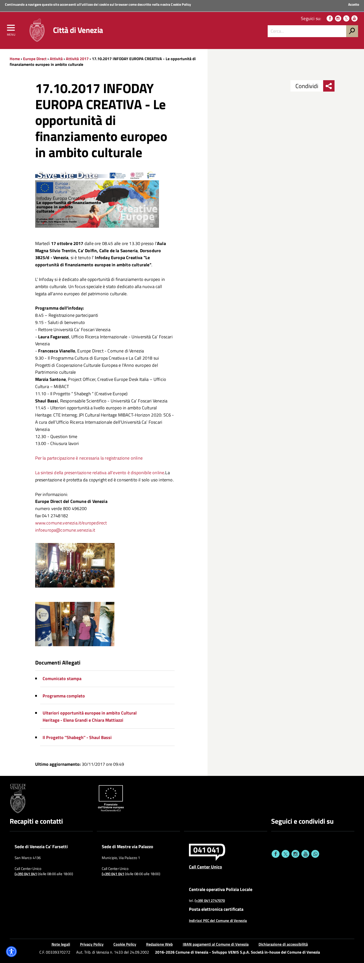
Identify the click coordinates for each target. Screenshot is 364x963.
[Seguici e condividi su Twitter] (285, 854)
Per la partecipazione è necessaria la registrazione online (89, 458)
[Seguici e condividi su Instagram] (295, 854)
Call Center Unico (205, 866)
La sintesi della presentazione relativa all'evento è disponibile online (99, 472)
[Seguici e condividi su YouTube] (305, 854)
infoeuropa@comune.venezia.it (65, 530)
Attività (56, 59)
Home (15, 59)
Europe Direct (35, 59)
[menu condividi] (329, 86)
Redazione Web (159, 944)
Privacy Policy (92, 944)
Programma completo (64, 695)
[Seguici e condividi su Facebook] (276, 854)
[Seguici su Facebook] (330, 18)
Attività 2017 (77, 59)
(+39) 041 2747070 (210, 900)
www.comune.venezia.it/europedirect (71, 522)
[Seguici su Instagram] (338, 18)
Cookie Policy (181, 4)
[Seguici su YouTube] (354, 18)
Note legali (61, 944)
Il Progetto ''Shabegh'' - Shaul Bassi (77, 737)
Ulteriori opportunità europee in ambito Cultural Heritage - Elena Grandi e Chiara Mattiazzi (90, 716)
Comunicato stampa (62, 678)
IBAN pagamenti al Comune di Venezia (216, 944)
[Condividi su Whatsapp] (315, 854)
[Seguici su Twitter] (346, 18)
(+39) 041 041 (26, 874)
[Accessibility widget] (11, 951)
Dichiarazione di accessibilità (283, 944)
